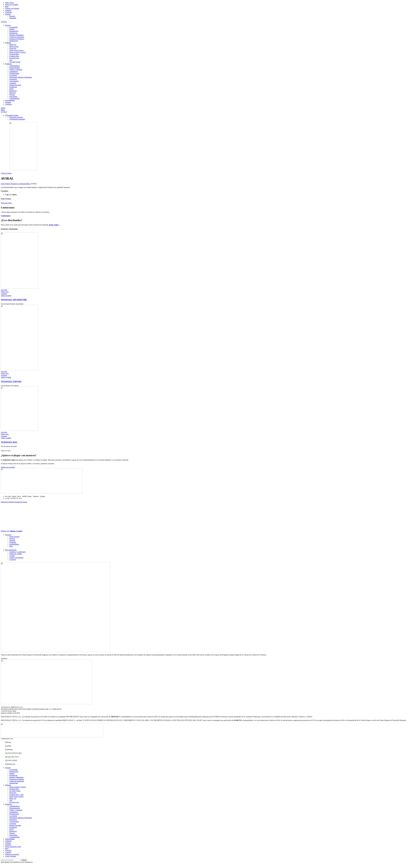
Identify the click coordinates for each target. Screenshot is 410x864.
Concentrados (14, 81)
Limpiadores (13, 71)
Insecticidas (13, 96)
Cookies (12, 556)
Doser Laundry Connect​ (17, 52)
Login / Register (10, 856)
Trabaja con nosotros (16, 557)
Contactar (12, 559)
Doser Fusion (13, 46)
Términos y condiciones (17, 552)
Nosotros (8, 535)
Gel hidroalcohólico (24, 184)
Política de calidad (15, 554)
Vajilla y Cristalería (15, 69)
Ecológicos (13, 87)
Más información (11, 550)
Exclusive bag (14, 58)
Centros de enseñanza (16, 37)
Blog (11, 546)
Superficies (13, 79)
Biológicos (13, 91)
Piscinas (12, 95)
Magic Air (12, 44)
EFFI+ (11, 89)
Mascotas (12, 93)
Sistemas (12, 540)
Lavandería (13, 75)
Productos (12, 542)
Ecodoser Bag (14, 56)
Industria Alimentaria (16, 35)
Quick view (5, 292)
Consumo (12, 83)
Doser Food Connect (16, 50)
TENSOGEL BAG (9, 442)
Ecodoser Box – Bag (16, 795)
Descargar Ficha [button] (6, 203)
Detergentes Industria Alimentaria (20, 77)
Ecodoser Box (14, 54)
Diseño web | (11, 531)
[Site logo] (4, 22)
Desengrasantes (14, 68)
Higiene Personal (15, 85)
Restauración (13, 31)
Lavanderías (13, 27)
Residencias (13, 33)
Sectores (12, 538)
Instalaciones (13, 41)
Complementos (14, 98)
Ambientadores (14, 66)
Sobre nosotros (14, 537)
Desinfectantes (14, 73)
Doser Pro (12, 48)
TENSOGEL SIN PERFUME (14, 300)
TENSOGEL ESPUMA (11, 381)
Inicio (3, 184)
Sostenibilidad (14, 544)
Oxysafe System (14, 62)
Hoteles (12, 29)
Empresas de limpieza (16, 39)
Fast (10, 60)
